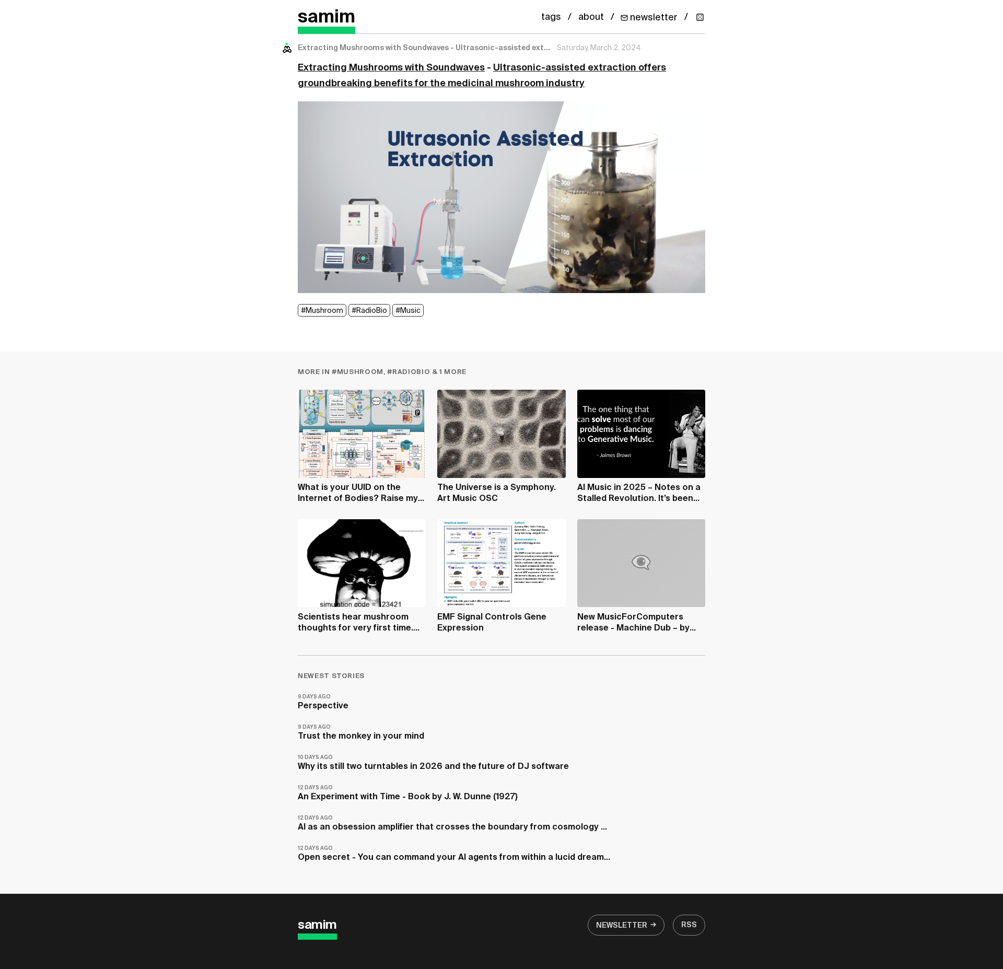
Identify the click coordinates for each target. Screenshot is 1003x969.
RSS (689, 925)
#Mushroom (322, 310)
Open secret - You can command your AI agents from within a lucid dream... (454, 854)
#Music (408, 310)
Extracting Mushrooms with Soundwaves (391, 68)
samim (326, 17)
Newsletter (621, 925)
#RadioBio (369, 310)
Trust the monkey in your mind (361, 733)
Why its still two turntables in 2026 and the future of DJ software (433, 763)
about (591, 17)
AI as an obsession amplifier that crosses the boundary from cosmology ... (452, 823)
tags (551, 17)
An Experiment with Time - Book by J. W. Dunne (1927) (408, 793)
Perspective (323, 702)
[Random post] (700, 17)
